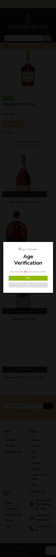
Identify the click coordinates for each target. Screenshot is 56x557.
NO (28, 284)
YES (28, 278)
